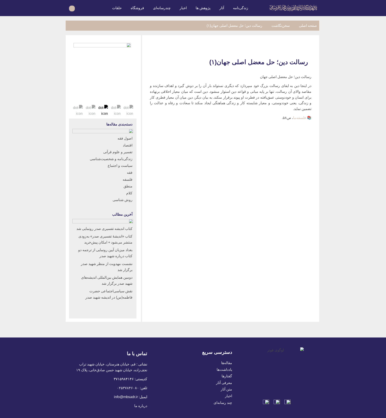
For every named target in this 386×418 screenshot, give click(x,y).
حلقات (117, 8)
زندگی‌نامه (240, 8)
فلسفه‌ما (299, 118)
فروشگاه (137, 8)
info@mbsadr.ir (126, 397)
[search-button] (81, 8)
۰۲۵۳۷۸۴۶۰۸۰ (128, 388)
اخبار (183, 8)
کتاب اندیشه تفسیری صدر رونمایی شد (104, 229)
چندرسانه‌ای (162, 8)
